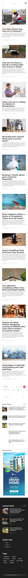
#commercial (6, 556)
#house (5, 560)
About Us (7, 544)
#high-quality (7, 558)
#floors (14, 556)
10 (3, 390)
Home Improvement (8, 26)
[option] (14, 426)
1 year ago (8, 39)
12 (8, 390)
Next (18, 390)
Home (3, 60)
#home (13, 558)
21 (13, 390)
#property (12, 562)
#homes (20, 558)
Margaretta (4, 39)
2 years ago (9, 340)
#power (5, 562)
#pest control (20, 560)
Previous (6, 386)
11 (6, 390)
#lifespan (12, 560)
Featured (5, 99)
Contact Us (8, 547)
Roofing (4, 283)
